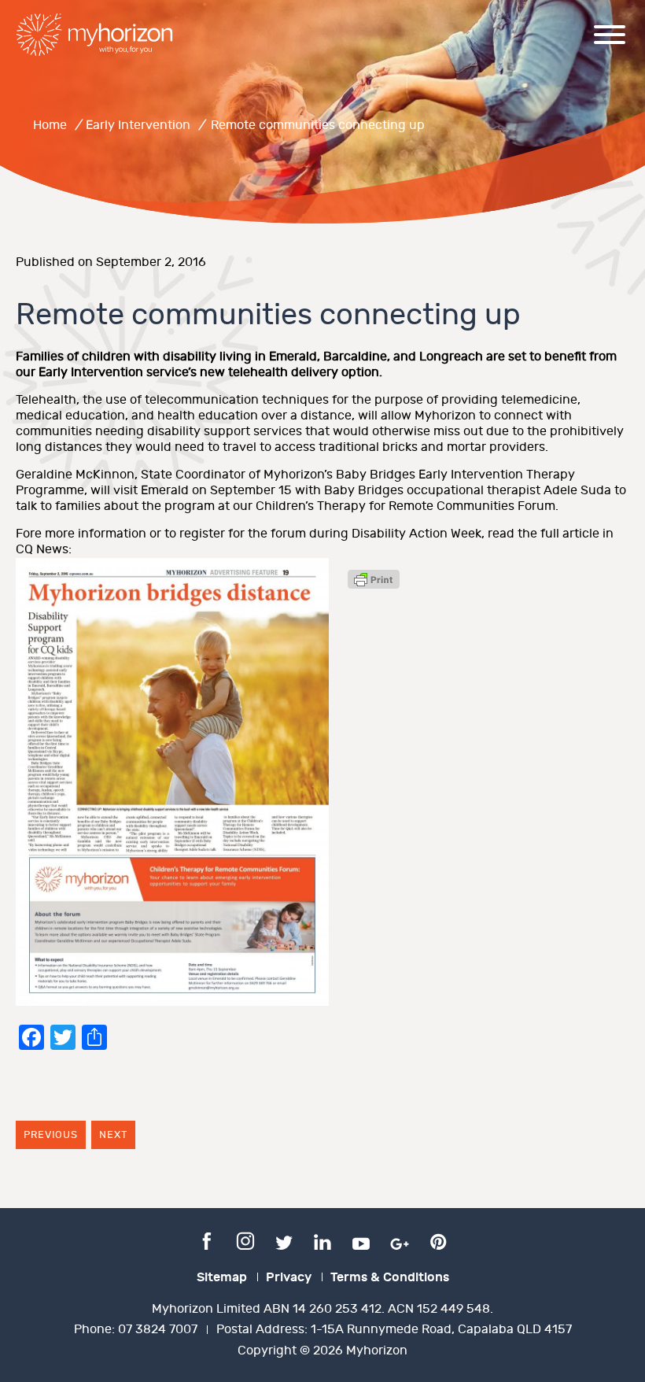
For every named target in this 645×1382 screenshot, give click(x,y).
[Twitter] (284, 1240)
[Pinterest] (438, 1240)
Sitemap (222, 1277)
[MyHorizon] (94, 34)
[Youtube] (361, 1240)
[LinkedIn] (322, 1240)
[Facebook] (206, 1240)
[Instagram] (245, 1240)
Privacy (288, 1277)
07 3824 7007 (157, 1329)
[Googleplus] (399, 1240)
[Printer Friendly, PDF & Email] (374, 584)
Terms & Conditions (389, 1277)
